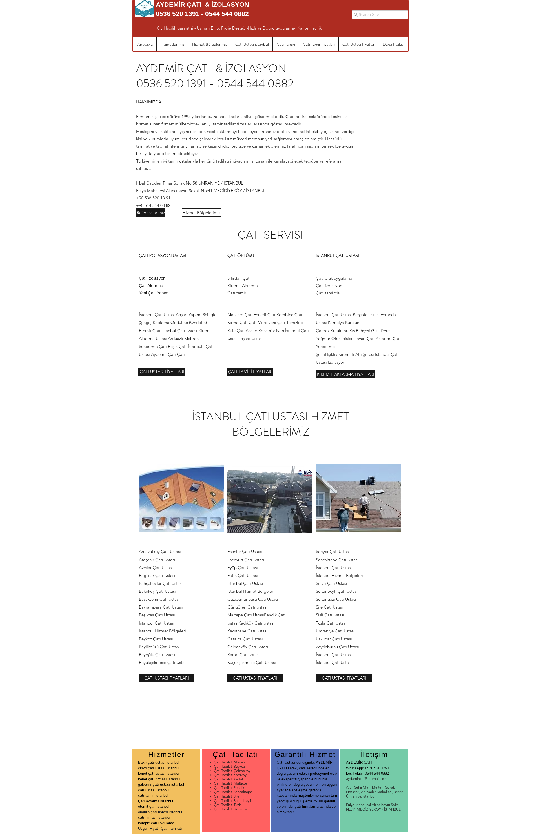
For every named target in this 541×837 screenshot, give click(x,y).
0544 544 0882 (227, 13)
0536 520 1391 (377, 768)
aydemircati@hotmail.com (366, 778)
